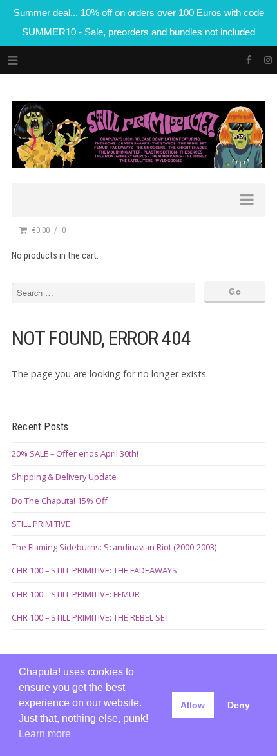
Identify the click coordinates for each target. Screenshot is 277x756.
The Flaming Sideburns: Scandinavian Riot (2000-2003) (114, 547)
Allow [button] (192, 705)
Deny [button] (238, 705)
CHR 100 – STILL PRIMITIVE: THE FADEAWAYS (94, 570)
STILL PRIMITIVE (41, 524)
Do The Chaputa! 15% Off (60, 500)
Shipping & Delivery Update (64, 476)
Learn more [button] (45, 733)
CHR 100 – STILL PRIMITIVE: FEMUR (76, 594)
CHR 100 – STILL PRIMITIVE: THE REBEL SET (90, 617)
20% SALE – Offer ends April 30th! (75, 453)
